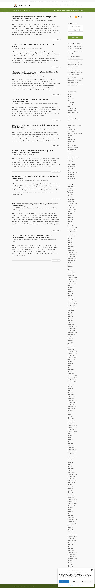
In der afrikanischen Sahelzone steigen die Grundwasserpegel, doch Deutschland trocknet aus (75, 72)
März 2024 (71, 246)
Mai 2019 (70, 365)
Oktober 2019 (71, 355)
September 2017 (72, 406)
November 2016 (72, 427)
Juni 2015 (70, 462)
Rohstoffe (54, 207)
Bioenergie (71, 98)
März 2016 (71, 443)
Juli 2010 (70, 560)
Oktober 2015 (71, 454)
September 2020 (72, 332)
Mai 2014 (70, 489)
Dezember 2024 (72, 228)
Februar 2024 (71, 248)
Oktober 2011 (71, 538)
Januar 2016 (71, 447)
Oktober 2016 (71, 429)
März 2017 (71, 419)
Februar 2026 (71, 199)
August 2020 (71, 334)
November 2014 (72, 476)
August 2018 (71, 384)
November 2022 (72, 279)
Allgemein (70, 94)
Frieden (36, 103)
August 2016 (71, 433)
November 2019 (72, 353)
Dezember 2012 (72, 519)
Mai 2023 (70, 267)
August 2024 (71, 236)
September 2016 (72, 431)
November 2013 (72, 501)
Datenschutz (76, 585)
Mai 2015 (70, 464)
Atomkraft (70, 96)
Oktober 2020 (71, 330)
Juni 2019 (70, 363)
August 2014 (71, 482)
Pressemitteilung (72, 156)
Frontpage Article (72, 129)
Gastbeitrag (40, 239)
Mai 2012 (70, 528)
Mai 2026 (70, 193)
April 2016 (70, 441)
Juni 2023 (70, 265)
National (44, 20)
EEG (23, 103)
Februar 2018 (71, 396)
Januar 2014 (71, 497)
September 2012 (72, 523)
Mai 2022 (70, 291)
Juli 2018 (70, 386)
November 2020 (72, 328)
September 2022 (72, 283)
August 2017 (71, 408)
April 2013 (70, 513)
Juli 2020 (70, 336)
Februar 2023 (71, 273)
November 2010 (72, 554)
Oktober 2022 (71, 281)
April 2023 (70, 269)
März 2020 (71, 345)
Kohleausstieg (72, 145)
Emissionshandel (73, 110)
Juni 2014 (70, 486)
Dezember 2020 (72, 326)
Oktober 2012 (71, 521)
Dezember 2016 (72, 425)
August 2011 (71, 542)
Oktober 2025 (71, 207)
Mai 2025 (70, 217)
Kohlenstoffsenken (73, 147)
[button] (92, 570)
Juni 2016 (70, 437)
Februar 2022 (71, 297)
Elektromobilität (72, 108)
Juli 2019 (70, 361)
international (42, 103)
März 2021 (71, 320)
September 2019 (72, 357)
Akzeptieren (64, 581)
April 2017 (70, 417)
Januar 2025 (71, 226)
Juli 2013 (70, 507)
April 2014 (70, 491)
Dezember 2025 (72, 203)
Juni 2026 (70, 191)
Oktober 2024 (71, 232)
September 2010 (72, 558)
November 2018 (72, 378)
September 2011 (72, 540)
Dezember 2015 (72, 449)
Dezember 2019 (72, 351)
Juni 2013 (70, 509)
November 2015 (72, 452)
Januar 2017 (71, 423)
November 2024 (72, 230)
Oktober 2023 (71, 256)
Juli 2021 (70, 312)
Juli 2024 (70, 238)
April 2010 (70, 565)
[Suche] (82, 5)
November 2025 (72, 205)
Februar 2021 (71, 322)
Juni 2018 (70, 388)
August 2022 (71, 285)
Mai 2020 (70, 341)
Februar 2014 (71, 495)
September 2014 (72, 480)
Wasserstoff (49, 20)
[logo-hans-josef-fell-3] (22, 5)
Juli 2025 (70, 213)
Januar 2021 (71, 324)
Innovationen (71, 137)
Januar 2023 (71, 275)
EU (32, 129)
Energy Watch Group (74, 112)
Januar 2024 (71, 250)
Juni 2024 (70, 240)
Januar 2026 (71, 201)
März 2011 (71, 548)
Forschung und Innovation (75, 125)
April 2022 (70, 293)
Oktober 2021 (71, 306)
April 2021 (70, 318)
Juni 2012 (70, 525)
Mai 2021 (70, 316)
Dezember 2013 (72, 499)
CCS (69, 100)
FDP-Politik (71, 123)
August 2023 (71, 260)
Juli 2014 (70, 484)
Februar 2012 (71, 532)
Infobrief (70, 135)
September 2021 (72, 308)
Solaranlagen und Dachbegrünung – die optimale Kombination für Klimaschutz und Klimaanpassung (35, 73)
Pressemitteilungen (73, 158)
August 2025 (71, 211)
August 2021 (71, 310)
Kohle (69, 143)
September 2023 (72, 258)
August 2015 (71, 458)
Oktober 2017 (71, 404)
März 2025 (71, 221)
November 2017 (72, 402)
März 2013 (71, 515)
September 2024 (72, 234)
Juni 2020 (70, 339)
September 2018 (72, 382)
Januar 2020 (71, 349)
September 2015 (72, 456)
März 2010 (71, 567)
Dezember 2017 (72, 400)
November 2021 (72, 304)
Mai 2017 (70, 415)
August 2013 (71, 505)
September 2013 (72, 503)
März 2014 (71, 493)
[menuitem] (52, 5)
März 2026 (71, 197)
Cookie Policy (70, 585)
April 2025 (70, 219)
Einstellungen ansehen (87, 581)
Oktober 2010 (71, 556)
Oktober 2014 (71, 478)
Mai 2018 (70, 390)
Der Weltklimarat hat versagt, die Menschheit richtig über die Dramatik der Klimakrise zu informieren (33, 151)
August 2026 (71, 186)
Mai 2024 (70, 242)
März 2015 (71, 468)
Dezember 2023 (72, 252)
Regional (70, 160)
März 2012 (71, 530)
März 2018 (71, 394)
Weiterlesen (56, 39)
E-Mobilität (71, 104)
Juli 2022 (70, 287)
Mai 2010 (70, 563)
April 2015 (70, 466)
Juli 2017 (70, 410)
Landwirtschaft (48, 207)
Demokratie (24, 239)
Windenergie (54, 129)
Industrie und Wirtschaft (75, 133)
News (69, 154)
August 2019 (71, 359)
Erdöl (69, 117)
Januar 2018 (71, 398)
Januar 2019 (71, 373)
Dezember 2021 (72, 302)
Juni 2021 (70, 314)
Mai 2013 (70, 511)
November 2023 (72, 254)
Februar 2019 (71, 371)
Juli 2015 (70, 460)
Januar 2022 (71, 299)
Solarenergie (41, 76)
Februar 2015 (71, 470)
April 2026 (70, 195)
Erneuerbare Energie (30, 20)
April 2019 (70, 367)
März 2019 (71, 369)
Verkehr (70, 170)
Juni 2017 (70, 413)
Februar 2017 (71, 421)
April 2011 (70, 546)
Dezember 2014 (72, 474)
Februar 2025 (71, 223)
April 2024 (70, 244)
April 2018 (70, 392)
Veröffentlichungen (16, 209)
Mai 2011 (70, 544)
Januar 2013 (71, 517)
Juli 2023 (70, 262)
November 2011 (72, 536)
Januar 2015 (71, 472)
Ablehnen (75, 581)
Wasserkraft (71, 174)
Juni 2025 (70, 215)
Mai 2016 (70, 439)
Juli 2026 (70, 188)
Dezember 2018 (72, 376)
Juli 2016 (70, 435)
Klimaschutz (39, 20)
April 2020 (70, 343)
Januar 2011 (71, 550)
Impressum (81, 585)
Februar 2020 (71, 347)
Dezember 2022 (72, 277)
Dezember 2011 (72, 534)
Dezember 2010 (72, 552)
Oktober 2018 (71, 380)
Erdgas (23, 20)
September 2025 (72, 209)
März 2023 (71, 271)
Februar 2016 (71, 445)
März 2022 (71, 295)
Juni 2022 (70, 289)
